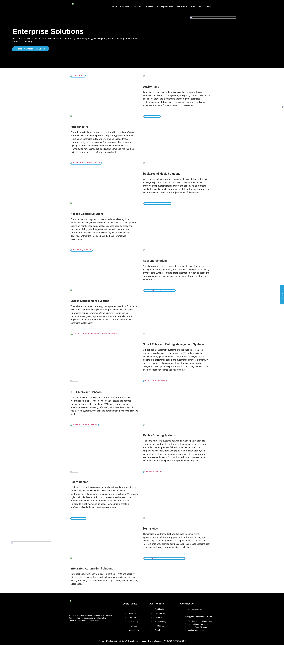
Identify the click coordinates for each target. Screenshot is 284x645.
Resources (196, 6)
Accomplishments (165, 6)
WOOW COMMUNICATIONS (175, 641)
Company (124, 6)
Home (114, 6)
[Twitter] (86, 627)
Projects (149, 6)
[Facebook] (72, 627)
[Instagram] (100, 627)
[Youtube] (93, 627)
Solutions (137, 6)
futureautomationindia (118, 641)
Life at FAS (182, 6)
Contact (208, 6)
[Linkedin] (79, 627)
